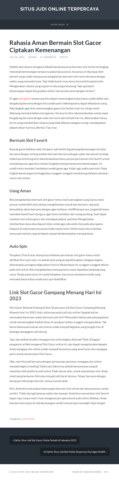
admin (32, 57)
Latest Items (28, 418)
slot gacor (25, 98)
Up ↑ (107, 472)
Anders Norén (92, 472)
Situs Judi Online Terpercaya (59, 9)
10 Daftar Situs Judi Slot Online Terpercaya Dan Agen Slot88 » (74, 451)
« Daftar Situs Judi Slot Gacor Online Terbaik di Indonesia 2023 (44, 440)
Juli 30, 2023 (16, 57)
